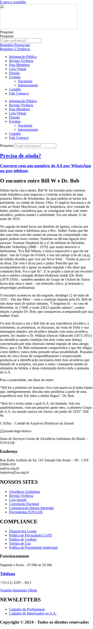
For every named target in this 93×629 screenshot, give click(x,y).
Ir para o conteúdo (13, 2)
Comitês (15, 89)
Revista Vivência (21, 61)
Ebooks (14, 73)
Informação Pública (23, 57)
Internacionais (28, 85)
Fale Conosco (19, 93)
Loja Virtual (17, 69)
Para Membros (19, 65)
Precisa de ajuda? (20, 156)
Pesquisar (7, 32)
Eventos (15, 77)
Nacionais (25, 81)
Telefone (7, 573)
